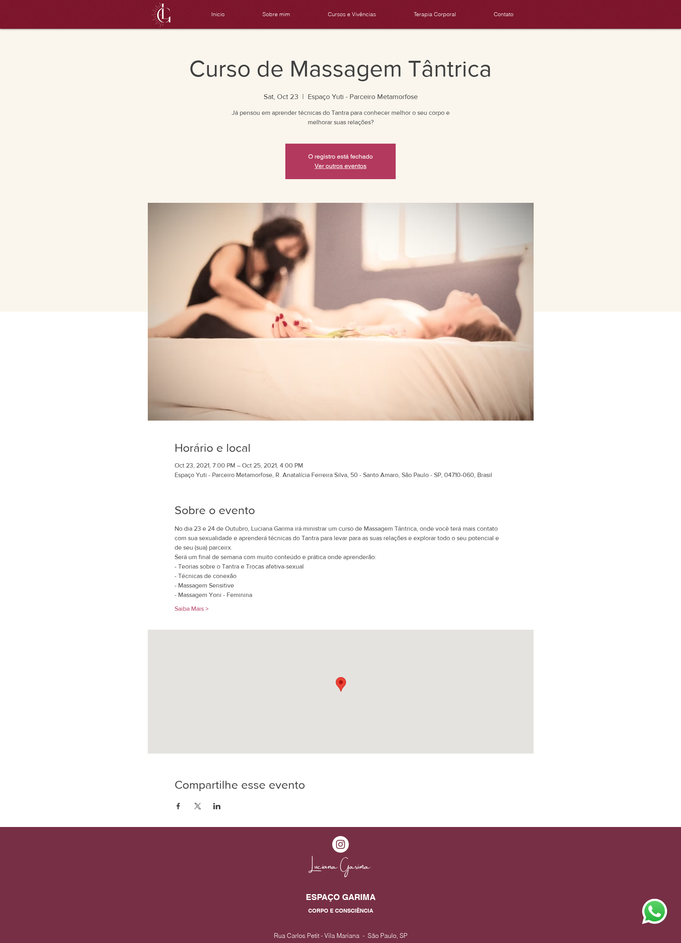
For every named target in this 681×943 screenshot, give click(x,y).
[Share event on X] (197, 806)
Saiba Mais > (191, 608)
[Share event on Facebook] (178, 806)
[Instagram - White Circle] (340, 844)
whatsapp (651, 901)
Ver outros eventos (340, 166)
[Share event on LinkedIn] (217, 806)
